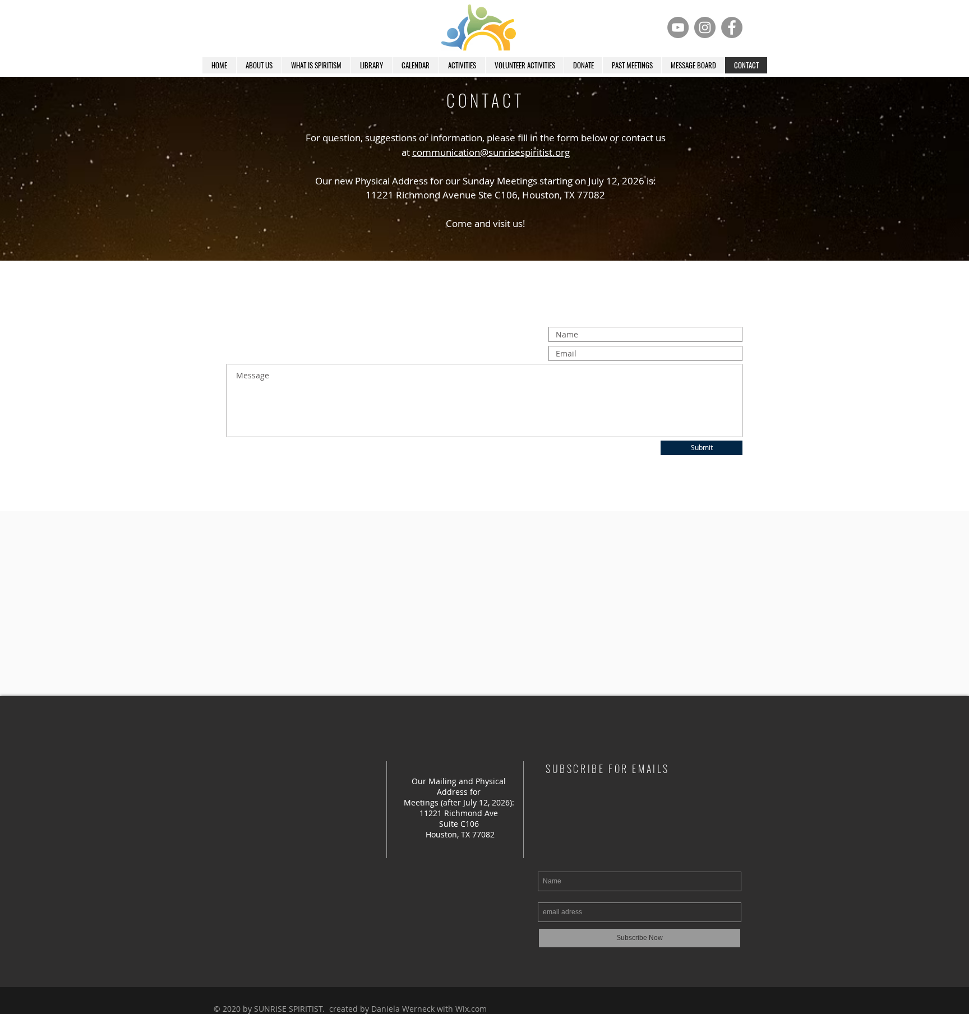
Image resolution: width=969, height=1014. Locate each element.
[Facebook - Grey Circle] (731, 27)
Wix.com (471, 1008)
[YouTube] (678, 27)
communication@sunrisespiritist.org (491, 152)
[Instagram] (705, 27)
